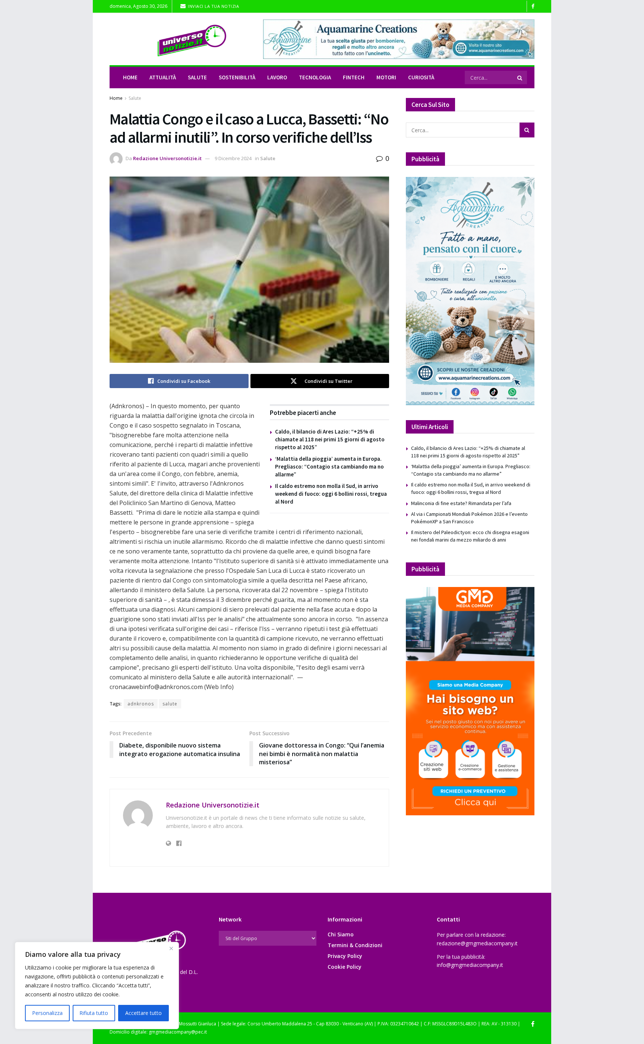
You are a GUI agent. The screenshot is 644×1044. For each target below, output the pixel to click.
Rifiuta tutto (93, 1012)
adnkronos (140, 704)
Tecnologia (315, 77)
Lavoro (277, 77)
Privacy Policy (345, 955)
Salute (197, 77)
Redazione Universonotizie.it (167, 158)
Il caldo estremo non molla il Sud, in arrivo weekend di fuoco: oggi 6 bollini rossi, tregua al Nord (331, 493)
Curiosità (421, 77)
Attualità (162, 77)
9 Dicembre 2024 (233, 158)
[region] (97, 985)
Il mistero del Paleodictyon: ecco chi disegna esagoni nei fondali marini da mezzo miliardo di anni (470, 536)
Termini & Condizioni (355, 945)
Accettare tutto (143, 1012)
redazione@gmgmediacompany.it (477, 943)
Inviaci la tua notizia (213, 6)
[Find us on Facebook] (532, 6)
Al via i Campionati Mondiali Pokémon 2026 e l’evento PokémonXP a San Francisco (469, 518)
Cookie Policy (345, 966)
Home (130, 77)
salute (169, 704)
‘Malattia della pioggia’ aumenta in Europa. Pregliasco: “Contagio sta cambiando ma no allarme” (329, 466)
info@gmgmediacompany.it (470, 964)
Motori (386, 77)
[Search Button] (520, 77)
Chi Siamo (341, 934)
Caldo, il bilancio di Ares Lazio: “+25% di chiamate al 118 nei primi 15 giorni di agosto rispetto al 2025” (330, 439)
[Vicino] (171, 948)
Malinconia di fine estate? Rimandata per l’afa (461, 503)
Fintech (353, 77)
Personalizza (47, 1012)
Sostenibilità (237, 77)
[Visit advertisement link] (398, 39)
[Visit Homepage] (181, 39)
